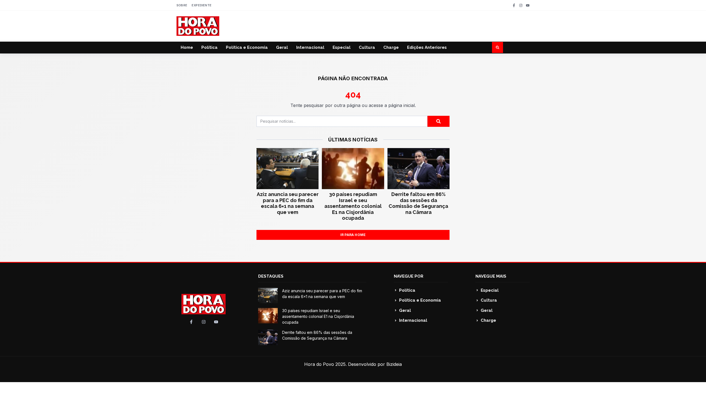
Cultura (367, 47)
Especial (342, 47)
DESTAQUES (271, 276)
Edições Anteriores (427, 47)
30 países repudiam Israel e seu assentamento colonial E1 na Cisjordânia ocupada (353, 206)
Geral (282, 47)
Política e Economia (247, 47)
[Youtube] (528, 5)
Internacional (310, 47)
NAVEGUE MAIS (490, 276)
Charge (391, 47)
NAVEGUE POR (408, 276)
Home (187, 47)
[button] (497, 47)
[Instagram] (521, 5)
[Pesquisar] (438, 121)
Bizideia (394, 364)
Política (209, 47)
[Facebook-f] (514, 5)
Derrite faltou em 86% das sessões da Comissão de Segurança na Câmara (418, 203)
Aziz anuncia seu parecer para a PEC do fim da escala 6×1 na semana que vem (288, 203)
